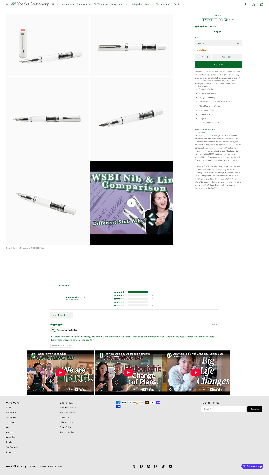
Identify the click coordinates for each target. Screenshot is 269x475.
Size (196, 37)
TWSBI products (208, 129)
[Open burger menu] (7, 4)
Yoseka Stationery (40, 466)
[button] (247, 4)
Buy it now (218, 64)
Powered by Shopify (55, 466)
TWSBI (218, 15)
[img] (56, 324)
